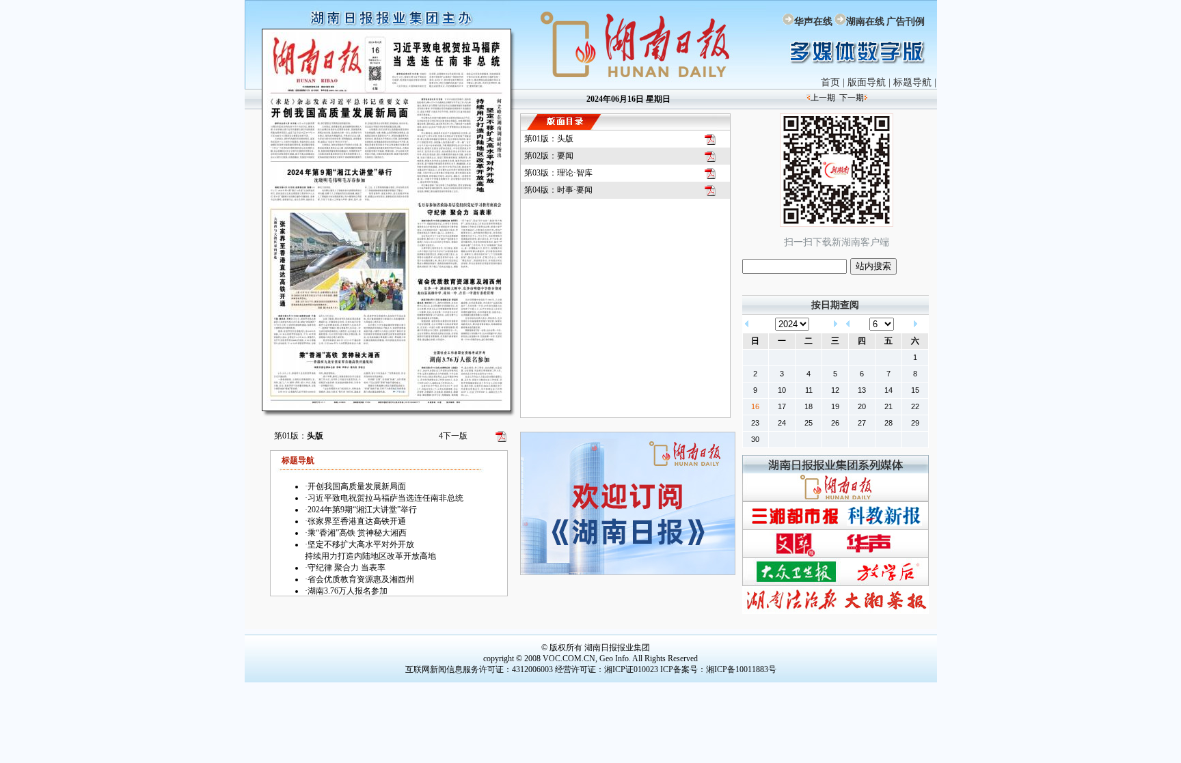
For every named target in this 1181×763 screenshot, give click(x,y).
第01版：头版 (548, 138)
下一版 (453, 436)
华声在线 (813, 21)
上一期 (823, 97)
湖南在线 (865, 21)
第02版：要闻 (548, 156)
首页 (830, 82)
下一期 (851, 97)
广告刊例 (905, 21)
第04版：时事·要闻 (558, 190)
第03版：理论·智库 (558, 173)
